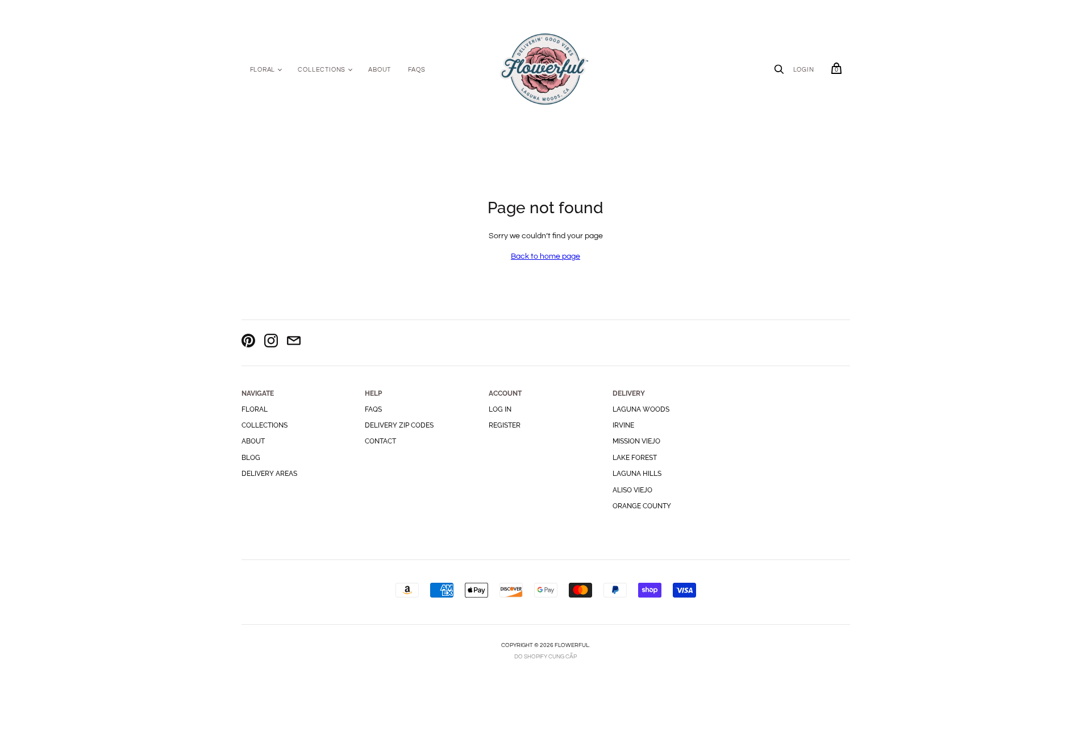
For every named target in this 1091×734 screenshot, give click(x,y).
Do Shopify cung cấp (545, 657)
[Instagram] (271, 342)
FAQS (416, 70)
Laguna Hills (637, 474)
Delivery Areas (269, 474)
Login (803, 70)
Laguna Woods (641, 409)
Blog (250, 458)
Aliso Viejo (632, 490)
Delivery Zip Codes (399, 425)
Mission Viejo (636, 441)
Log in (500, 409)
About (379, 70)
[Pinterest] (248, 342)
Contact (380, 441)
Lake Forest (635, 458)
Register (504, 425)
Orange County (642, 506)
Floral (263, 70)
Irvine (623, 425)
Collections (321, 70)
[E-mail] (294, 342)
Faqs (373, 409)
